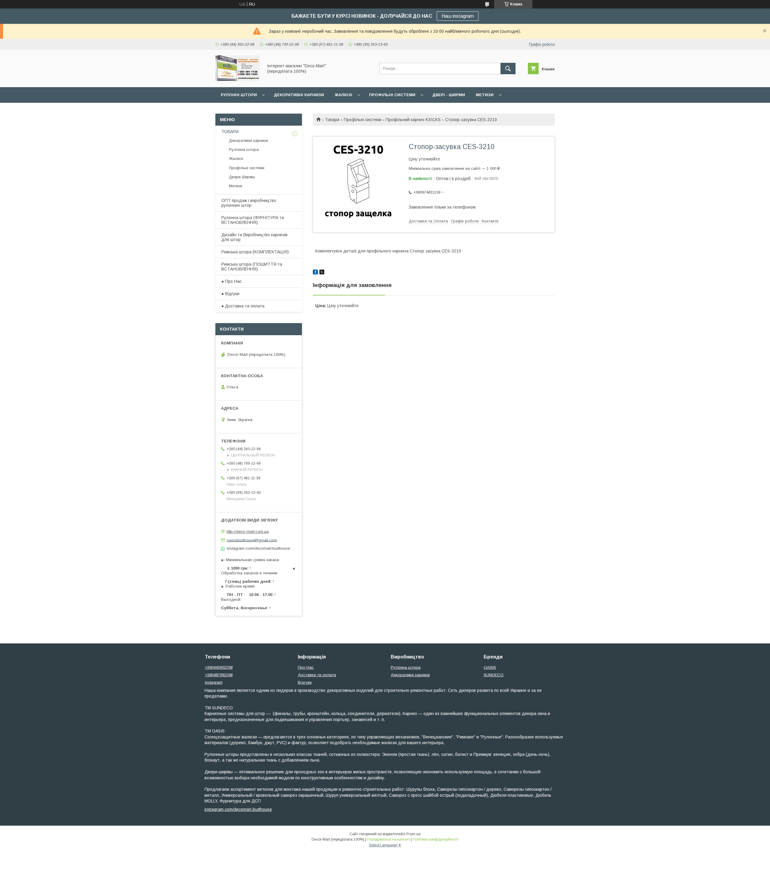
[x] (321, 272)
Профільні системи (392, 95)
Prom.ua (413, 834)
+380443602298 (219, 667)
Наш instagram (458, 16)
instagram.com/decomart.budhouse (238, 809)
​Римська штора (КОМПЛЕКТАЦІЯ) (255, 251)
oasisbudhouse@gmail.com (252, 540)
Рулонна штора (244, 149)
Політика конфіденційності (435, 839)
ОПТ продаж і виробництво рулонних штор (248, 203)
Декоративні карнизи (299, 95)
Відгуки (305, 682)
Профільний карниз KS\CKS (413, 119)
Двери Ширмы (242, 177)
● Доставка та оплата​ (242, 306)
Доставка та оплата (317, 675)
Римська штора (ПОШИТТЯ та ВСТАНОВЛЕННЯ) (251, 266)
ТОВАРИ (230, 131)
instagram (214, 682)
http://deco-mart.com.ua (247, 531)
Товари (332, 119)
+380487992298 (219, 675)
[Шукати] (508, 68)
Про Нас (306, 667)
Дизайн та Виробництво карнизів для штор (254, 237)
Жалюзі (343, 95)
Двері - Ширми (448, 95)
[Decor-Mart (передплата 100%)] (237, 79)
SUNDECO (494, 675)
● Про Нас (231, 281)
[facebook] (315, 272)
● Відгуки (230, 293)
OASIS (490, 667)
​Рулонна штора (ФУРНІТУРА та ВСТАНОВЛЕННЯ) (252, 220)
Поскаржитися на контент (388, 839)
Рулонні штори (239, 95)
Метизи (485, 95)
